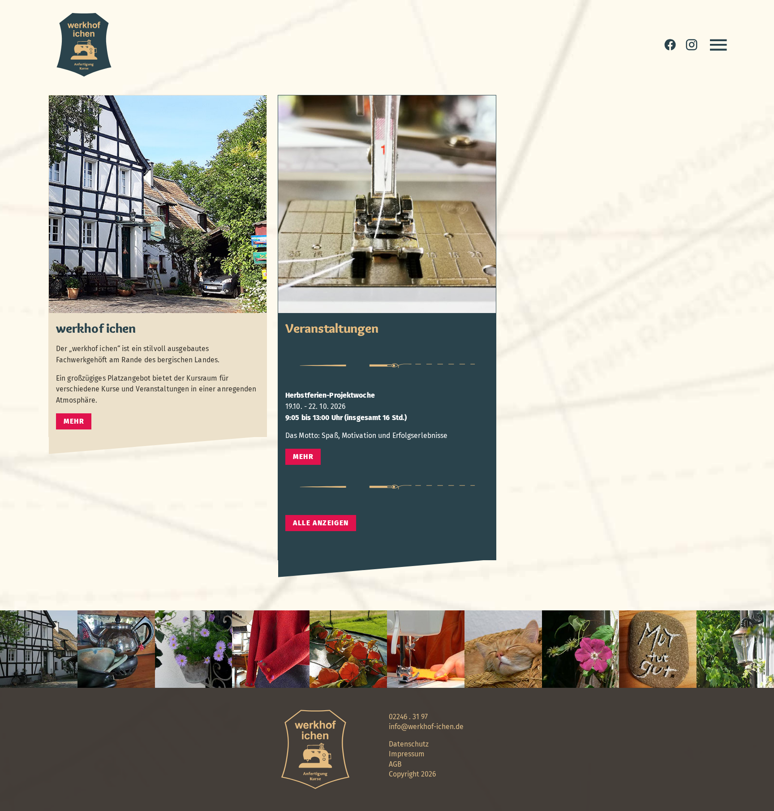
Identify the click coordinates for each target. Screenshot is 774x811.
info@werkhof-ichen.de (426, 726)
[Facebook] (670, 45)
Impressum (407, 754)
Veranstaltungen (331, 328)
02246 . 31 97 (408, 716)
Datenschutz (409, 744)
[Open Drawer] (718, 45)
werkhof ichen (96, 328)
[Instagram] (691, 45)
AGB (395, 764)
